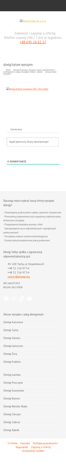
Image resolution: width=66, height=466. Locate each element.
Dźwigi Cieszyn (12, 414)
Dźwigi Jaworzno (13, 346)
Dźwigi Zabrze (11, 422)
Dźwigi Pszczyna (13, 382)
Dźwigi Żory (10, 353)
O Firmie (12, 443)
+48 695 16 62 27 (33, 42)
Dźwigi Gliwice (11, 338)
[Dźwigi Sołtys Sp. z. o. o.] (33, 21)
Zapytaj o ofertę (41, 447)
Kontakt (25, 443)
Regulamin (22, 447)
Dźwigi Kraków (12, 361)
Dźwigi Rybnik (11, 430)
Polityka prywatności (45, 443)
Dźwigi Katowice (13, 322)
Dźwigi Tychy (10, 330)
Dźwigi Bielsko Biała (15, 406)
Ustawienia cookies (33, 450)
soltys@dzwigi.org (19, 276)
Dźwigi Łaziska (11, 374)
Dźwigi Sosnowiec (13, 390)
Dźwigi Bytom (11, 398)
